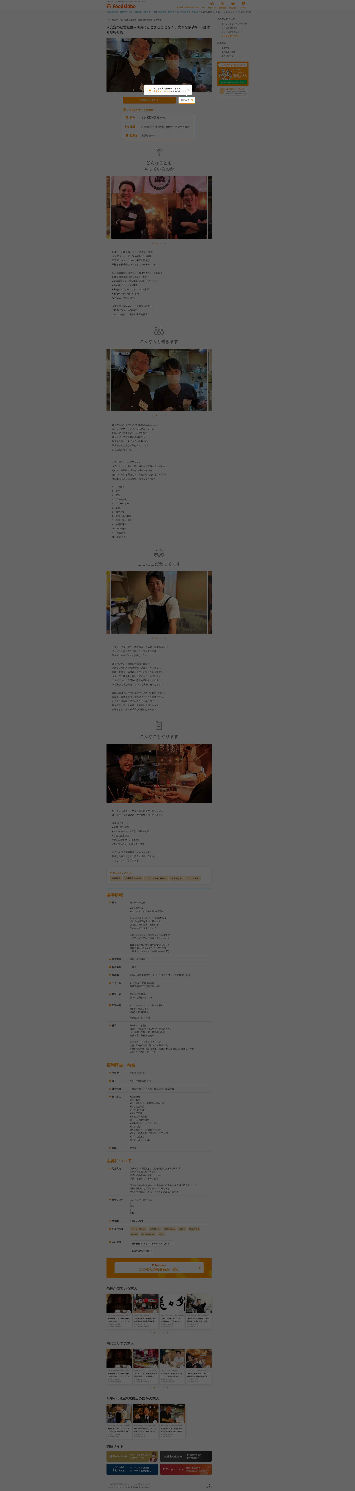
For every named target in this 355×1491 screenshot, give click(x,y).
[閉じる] (188, 90)
